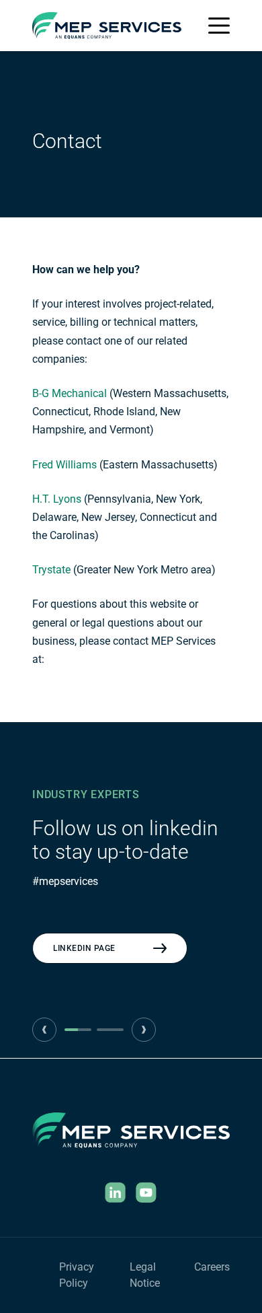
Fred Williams (64, 464)
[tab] (77, 1029)
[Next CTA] (144, 1030)
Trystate (51, 569)
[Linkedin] (115, 1192)
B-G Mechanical (69, 393)
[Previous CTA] (44, 1030)
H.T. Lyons (56, 499)
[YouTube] (146, 1192)
